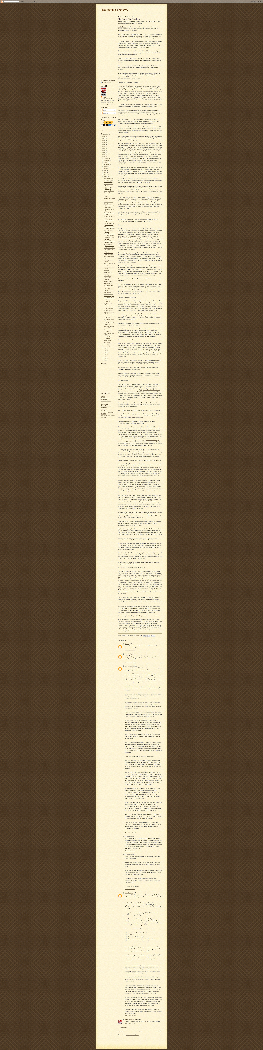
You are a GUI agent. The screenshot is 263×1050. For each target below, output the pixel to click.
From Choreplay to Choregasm (108, 300)
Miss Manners (104, 407)
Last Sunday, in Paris (108, 178)
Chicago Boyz (104, 399)
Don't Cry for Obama (109, 191)
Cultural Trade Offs (108, 202)
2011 (103, 354)
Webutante (103, 417)
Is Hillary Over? (107, 276)
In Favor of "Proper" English (109, 231)
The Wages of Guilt (108, 310)
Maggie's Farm (104, 404)
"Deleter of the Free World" (108, 289)
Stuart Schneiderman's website (108, 415)
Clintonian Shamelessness (110, 192)
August (105, 166)
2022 (103, 142)
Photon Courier (104, 410)
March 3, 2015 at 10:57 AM (130, 662)
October (106, 162)
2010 (103, 356)
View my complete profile (107, 104)
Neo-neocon (104, 409)
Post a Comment (123, 1027)
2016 (103, 154)
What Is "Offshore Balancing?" (108, 188)
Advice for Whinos (108, 294)
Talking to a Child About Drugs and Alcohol (109, 307)
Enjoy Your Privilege (109, 220)
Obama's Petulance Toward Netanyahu (109, 245)
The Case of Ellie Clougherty (108, 330)
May (105, 172)
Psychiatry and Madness (109, 198)
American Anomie (108, 283)
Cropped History (107, 292)
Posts (104, 110)
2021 (103, 144)
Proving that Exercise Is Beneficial (109, 316)
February (106, 344)
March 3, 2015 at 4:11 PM (130, 851)
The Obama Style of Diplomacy (108, 286)
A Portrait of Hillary (108, 182)
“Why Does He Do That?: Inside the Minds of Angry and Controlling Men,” (139, 391)
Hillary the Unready (108, 281)
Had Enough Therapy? (114, 10)
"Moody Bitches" (108, 340)
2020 (103, 146)
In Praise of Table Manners (108, 278)
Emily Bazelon (122, 27)
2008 (103, 360)
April (105, 174)
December (106, 158)
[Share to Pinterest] (154, 636)
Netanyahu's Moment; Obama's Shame (109, 327)
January (106, 346)
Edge (102, 402)
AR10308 (103, 396)
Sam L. (127, 644)
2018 (103, 150)
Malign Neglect (107, 204)
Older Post (159, 1031)
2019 (103, 148)
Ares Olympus (129, 666)
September (106, 164)
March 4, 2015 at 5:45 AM (130, 1023)
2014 (103, 348)
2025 (103, 136)
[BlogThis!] (146, 636)
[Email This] (144, 636)
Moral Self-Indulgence (109, 296)
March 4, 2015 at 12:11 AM (130, 1015)
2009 (103, 358)
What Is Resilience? (108, 200)
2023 (103, 140)
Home (140, 1031)
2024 (103, 138)
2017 (103, 152)
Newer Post (121, 1031)
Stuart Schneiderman (107, 98)
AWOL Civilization (105, 398)
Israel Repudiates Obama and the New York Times (109, 249)
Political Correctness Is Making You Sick (109, 206)
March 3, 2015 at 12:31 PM (130, 832)
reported (142, 143)
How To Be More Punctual (108, 273)
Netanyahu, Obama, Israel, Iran (108, 337)
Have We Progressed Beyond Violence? (109, 253)
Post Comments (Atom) (132, 1035)
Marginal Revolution (106, 406)
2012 (103, 352)
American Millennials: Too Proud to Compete (110, 312)
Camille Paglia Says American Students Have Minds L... (109, 223)
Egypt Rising (107, 342)
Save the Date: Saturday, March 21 (109, 323)
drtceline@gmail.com (131, 654)
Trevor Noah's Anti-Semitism (108, 184)
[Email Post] (141, 635)
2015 (103, 156)
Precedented (106, 270)
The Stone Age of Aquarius (108, 304)
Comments (105, 113)
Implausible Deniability (109, 298)
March (105, 176)
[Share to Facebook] (152, 636)
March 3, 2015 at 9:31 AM (130, 650)
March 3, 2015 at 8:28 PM (130, 889)
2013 (103, 350)
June (105, 170)
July (105, 168)
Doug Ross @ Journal (106, 401)
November (106, 160)
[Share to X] (149, 636)
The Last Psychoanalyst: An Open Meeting (109, 234)
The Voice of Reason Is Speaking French (109, 241)
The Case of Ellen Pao (109, 180)
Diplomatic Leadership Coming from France (109, 227)
